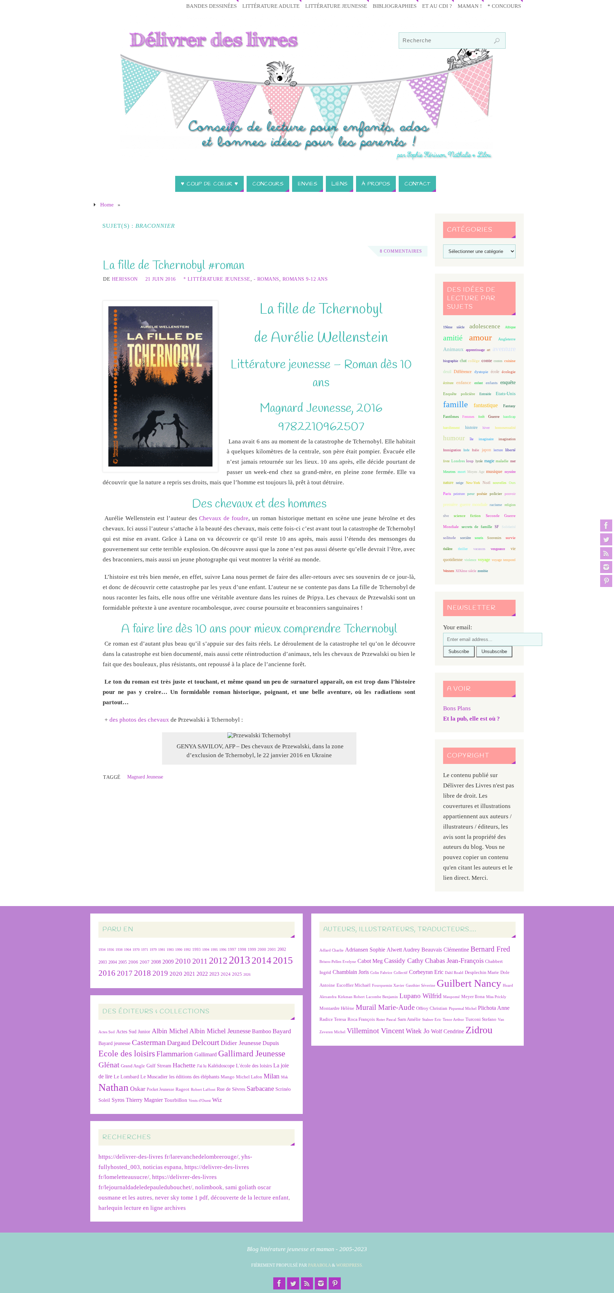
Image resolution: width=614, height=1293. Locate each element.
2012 (218, 960)
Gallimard (205, 1054)
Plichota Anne (494, 1008)
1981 (161, 950)
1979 (153, 950)
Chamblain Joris (351, 972)
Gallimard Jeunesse (251, 1053)
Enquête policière (459, 394)
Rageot (182, 1089)
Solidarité (509, 527)
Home (107, 204)
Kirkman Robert (351, 997)
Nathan (113, 1087)
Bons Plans (457, 708)
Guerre (494, 416)
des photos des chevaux (139, 719)
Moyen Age (475, 472)
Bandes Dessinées (211, 6)
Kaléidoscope (221, 1065)
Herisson (125, 279)
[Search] (496, 40)
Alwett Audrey (403, 950)
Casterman (149, 1042)
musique (494, 471)
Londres (458, 461)
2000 (262, 949)
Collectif (401, 973)
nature (448, 482)
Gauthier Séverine (420, 985)
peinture (459, 494)
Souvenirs (494, 538)
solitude (449, 537)
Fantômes (451, 416)
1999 (252, 949)
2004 (112, 962)
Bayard (282, 1031)
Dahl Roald (454, 973)
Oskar (137, 1088)
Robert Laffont (203, 1090)
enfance (463, 382)
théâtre (447, 549)
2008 (156, 962)
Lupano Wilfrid (420, 996)
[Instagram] (606, 567)
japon (486, 449)
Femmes (468, 417)
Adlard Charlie (331, 950)
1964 (127, 950)
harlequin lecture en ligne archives (142, 1208)
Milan (272, 1076)
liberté (510, 450)
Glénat (108, 1065)
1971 (144, 950)
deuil (447, 371)
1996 (222, 950)
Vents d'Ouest (200, 1100)
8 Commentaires (401, 251)
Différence (463, 372)
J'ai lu (201, 1065)
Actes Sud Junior (133, 1031)
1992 (187, 950)
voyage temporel (504, 560)
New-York (473, 483)
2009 (168, 962)
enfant (478, 383)
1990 (178, 950)
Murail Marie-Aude (385, 1007)
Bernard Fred (490, 949)
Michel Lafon (249, 1076)
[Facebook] (606, 525)
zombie (483, 571)
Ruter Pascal (386, 1020)
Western (448, 571)
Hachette (184, 1065)
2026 (247, 974)
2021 (189, 974)
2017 (125, 973)
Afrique (510, 327)
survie (511, 538)
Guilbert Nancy (469, 983)
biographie (450, 361)
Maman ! (470, 6)
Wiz (217, 1100)
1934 (102, 950)
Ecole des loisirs (126, 1053)
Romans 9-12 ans (305, 279)
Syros (118, 1100)
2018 (142, 973)
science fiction (467, 515)
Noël (486, 482)
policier (496, 493)
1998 (242, 950)
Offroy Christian (431, 1008)
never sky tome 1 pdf (181, 1197)
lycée (479, 461)
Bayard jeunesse (114, 1043)
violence (470, 560)
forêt (481, 417)
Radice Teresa (332, 1019)
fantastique (486, 405)
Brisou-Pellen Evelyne (337, 962)
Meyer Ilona (473, 996)
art (488, 350)
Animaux (453, 349)
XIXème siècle (466, 571)
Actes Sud (106, 1032)
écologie (509, 372)
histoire (471, 427)
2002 (282, 949)
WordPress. (349, 1265)
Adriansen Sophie (365, 950)
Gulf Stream (158, 1065)
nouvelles (499, 483)
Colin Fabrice (381, 973)
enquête (508, 382)
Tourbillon (175, 1100)
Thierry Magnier (144, 1100)
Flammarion (174, 1054)
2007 (145, 962)
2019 (160, 973)
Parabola (319, 1265)
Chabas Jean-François (454, 960)
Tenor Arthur (453, 1020)
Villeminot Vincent (375, 1031)
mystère (510, 472)
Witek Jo (418, 1031)
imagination (507, 439)
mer (513, 461)
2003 (102, 962)
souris (479, 538)
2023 (214, 974)
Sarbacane (260, 1088)
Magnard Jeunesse (145, 777)
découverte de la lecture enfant (250, 1197)
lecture (498, 450)
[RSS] (606, 553)
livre (446, 461)
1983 (170, 950)
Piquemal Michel (462, 1009)
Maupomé (451, 997)
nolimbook (208, 1187)
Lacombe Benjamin (382, 997)
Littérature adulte (271, 6)
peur (471, 493)
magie (489, 460)
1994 (205, 950)
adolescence (484, 326)
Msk (284, 1077)
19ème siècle (453, 327)
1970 (136, 950)
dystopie (481, 372)
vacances (479, 549)
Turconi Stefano (480, 1019)
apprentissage (475, 350)
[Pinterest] (606, 581)
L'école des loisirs (254, 1065)
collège (474, 361)
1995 (214, 950)
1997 (232, 950)
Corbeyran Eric (426, 972)
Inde (466, 450)
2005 (122, 962)
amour (480, 337)
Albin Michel (170, 1031)
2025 (237, 974)
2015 (283, 960)
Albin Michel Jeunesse (220, 1031)
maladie (502, 461)
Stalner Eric (431, 1020)
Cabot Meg (370, 961)
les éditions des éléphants (194, 1076)
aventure (504, 348)
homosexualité (505, 428)
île (471, 439)
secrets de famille (477, 526)
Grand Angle (133, 1065)
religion (510, 505)
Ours (512, 483)
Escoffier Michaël (353, 985)
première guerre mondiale (465, 504)
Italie (475, 450)
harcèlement (451, 428)
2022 (202, 973)
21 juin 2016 (160, 279)
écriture (448, 383)
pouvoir (510, 494)
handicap (509, 417)
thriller (463, 549)
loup (470, 461)
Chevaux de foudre (223, 518)
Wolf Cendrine (447, 1031)
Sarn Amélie (409, 1019)
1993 (196, 950)
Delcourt (205, 1042)
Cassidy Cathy (404, 960)
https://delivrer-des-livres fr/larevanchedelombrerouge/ (168, 1156)
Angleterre (507, 339)
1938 (119, 950)
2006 (133, 962)
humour (454, 438)
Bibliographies (394, 6)
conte (486, 360)
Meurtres (449, 472)
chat (463, 361)
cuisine (510, 361)
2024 (226, 974)
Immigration (452, 450)
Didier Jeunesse (241, 1042)
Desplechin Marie (482, 972)
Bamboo (261, 1031)
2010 (183, 961)
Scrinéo (283, 1089)
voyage (484, 559)
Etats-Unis (506, 393)
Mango (228, 1076)
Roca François (361, 1019)
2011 (200, 961)
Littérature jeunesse (336, 6)
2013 (239, 960)
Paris (447, 493)
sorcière (465, 538)
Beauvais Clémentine (445, 950)
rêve (446, 516)
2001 (272, 949)
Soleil (104, 1100)
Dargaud (178, 1042)
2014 (261, 960)
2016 (106, 972)
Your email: (457, 627)
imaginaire (486, 439)
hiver (486, 428)
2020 (175, 973)
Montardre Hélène (336, 1008)
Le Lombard (126, 1076)
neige (459, 483)
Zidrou (478, 1029)
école (495, 371)
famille (455, 404)
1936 (110, 950)
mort (461, 471)
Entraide (485, 394)
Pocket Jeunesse (160, 1089)
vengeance (498, 549)
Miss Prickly (496, 997)
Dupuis (271, 1043)
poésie (482, 493)
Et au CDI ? (437, 6)
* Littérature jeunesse (217, 279)
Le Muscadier (154, 1076)
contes (498, 361)
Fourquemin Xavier (388, 985)
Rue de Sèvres (231, 1089)
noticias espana (162, 1167)
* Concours (504, 6)
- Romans (266, 279)
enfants (491, 383)
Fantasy (509, 406)
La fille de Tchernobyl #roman (173, 266)
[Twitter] (606, 539)
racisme (496, 504)
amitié (453, 338)
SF (497, 527)
